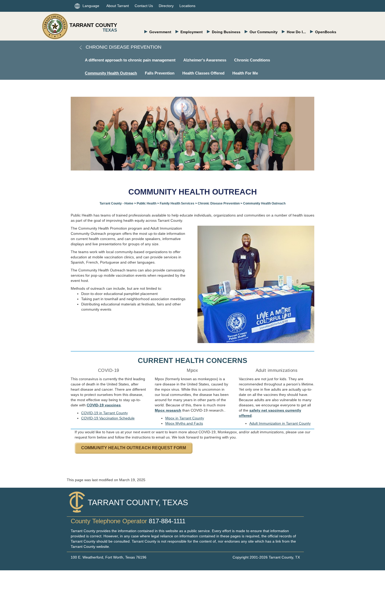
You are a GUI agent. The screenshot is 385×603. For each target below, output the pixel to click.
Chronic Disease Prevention (122, 47)
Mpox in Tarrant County (184, 418)
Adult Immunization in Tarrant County (280, 423)
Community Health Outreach (111, 73)
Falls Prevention (159, 73)
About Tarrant (117, 6)
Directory (166, 6)
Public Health (146, 203)
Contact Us (144, 6)
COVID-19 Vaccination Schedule (108, 418)
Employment (191, 32)
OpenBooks (325, 32)
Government (160, 32)
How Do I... (296, 32)
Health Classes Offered (203, 73)
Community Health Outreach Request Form (133, 448)
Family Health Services (177, 203)
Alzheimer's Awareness (204, 60)
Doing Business (226, 32)
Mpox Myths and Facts (184, 423)
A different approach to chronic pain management (130, 60)
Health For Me (245, 73)
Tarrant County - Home (116, 203)
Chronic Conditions (252, 60)
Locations (187, 6)
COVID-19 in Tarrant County (104, 413)
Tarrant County (93, 25)
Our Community (264, 32)
